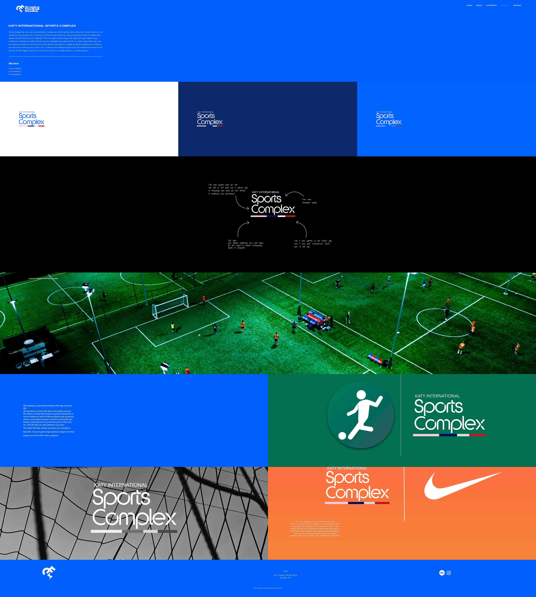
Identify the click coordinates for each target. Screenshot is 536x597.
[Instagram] (449, 573)
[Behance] (442, 573)
